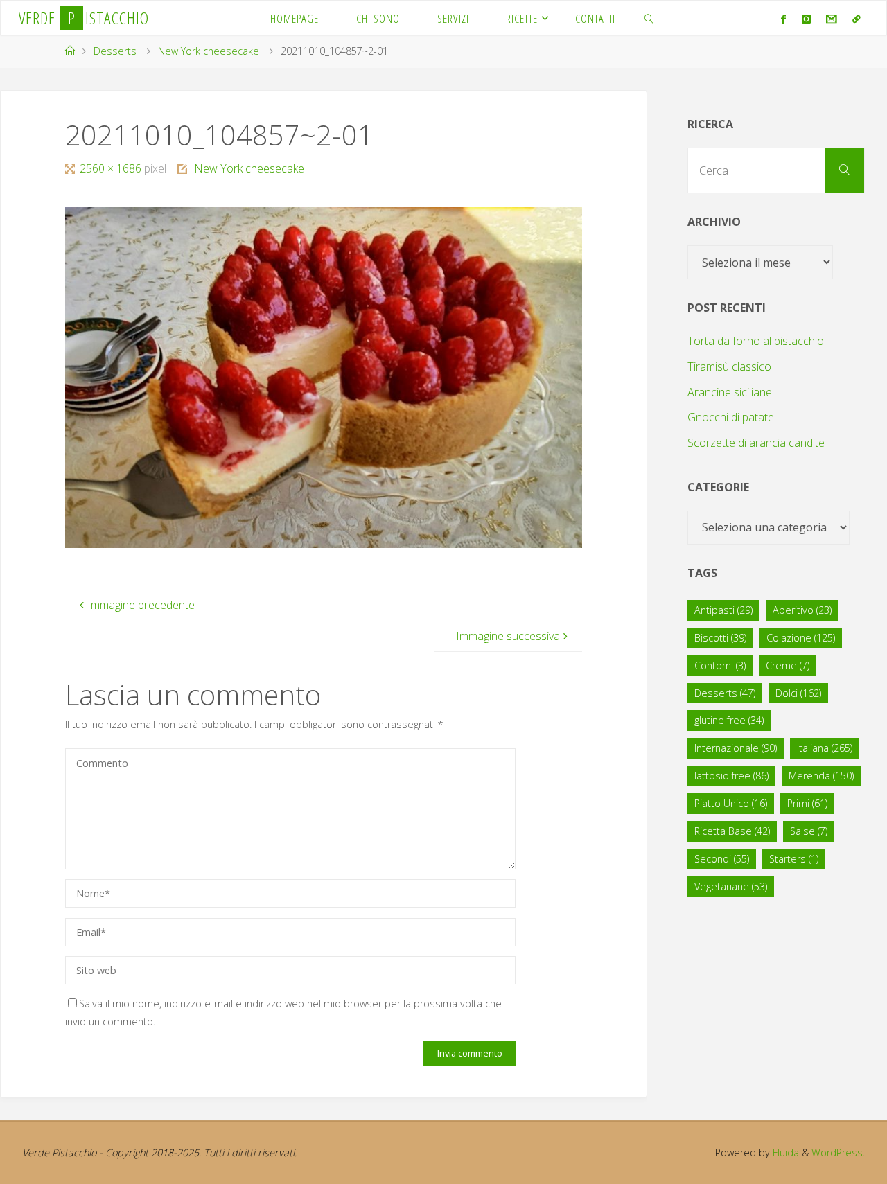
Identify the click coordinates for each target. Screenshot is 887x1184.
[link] (649, 18)
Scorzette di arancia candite (756, 442)
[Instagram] (805, 19)
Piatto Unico (730, 803)
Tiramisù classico (729, 366)
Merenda (821, 775)
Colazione (800, 637)
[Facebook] (783, 19)
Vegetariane (730, 886)
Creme (787, 665)
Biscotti (720, 637)
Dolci (798, 693)
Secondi (721, 858)
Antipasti (723, 610)
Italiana (824, 747)
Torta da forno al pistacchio (755, 340)
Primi (807, 803)
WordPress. (838, 1152)
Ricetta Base (732, 831)
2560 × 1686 (112, 168)
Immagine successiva (508, 636)
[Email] (831, 19)
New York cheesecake (208, 51)
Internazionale (735, 747)
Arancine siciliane (729, 392)
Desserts (115, 51)
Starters (793, 858)
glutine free (729, 720)
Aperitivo (802, 610)
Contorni (720, 665)
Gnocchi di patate (730, 417)
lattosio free (731, 775)
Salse (808, 831)
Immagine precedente (141, 604)
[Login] (856, 19)
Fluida (784, 1152)
